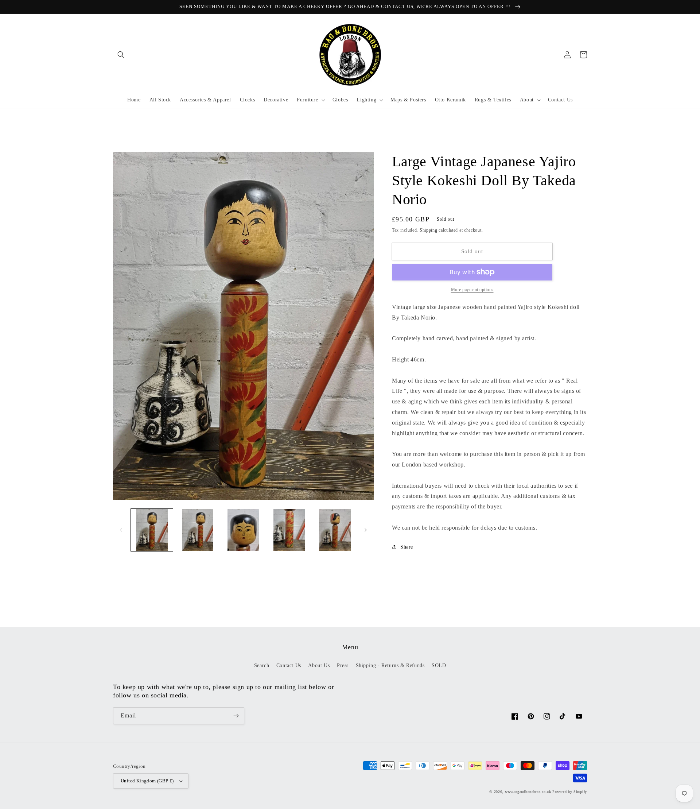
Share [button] (406, 547)
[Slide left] (121, 530)
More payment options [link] (472, 289)
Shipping (429, 230)
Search (261, 665)
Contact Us (288, 665)
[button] (121, 55)
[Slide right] (366, 530)
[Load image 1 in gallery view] (152, 530)
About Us (319, 665)
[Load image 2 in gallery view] (197, 530)
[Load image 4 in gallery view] (289, 530)
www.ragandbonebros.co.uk (528, 792)
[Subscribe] (236, 715)
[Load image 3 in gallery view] (243, 530)
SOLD (439, 665)
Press (343, 665)
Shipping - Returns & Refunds (390, 665)
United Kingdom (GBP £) (147, 780)
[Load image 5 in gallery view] (335, 530)
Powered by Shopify (569, 792)
